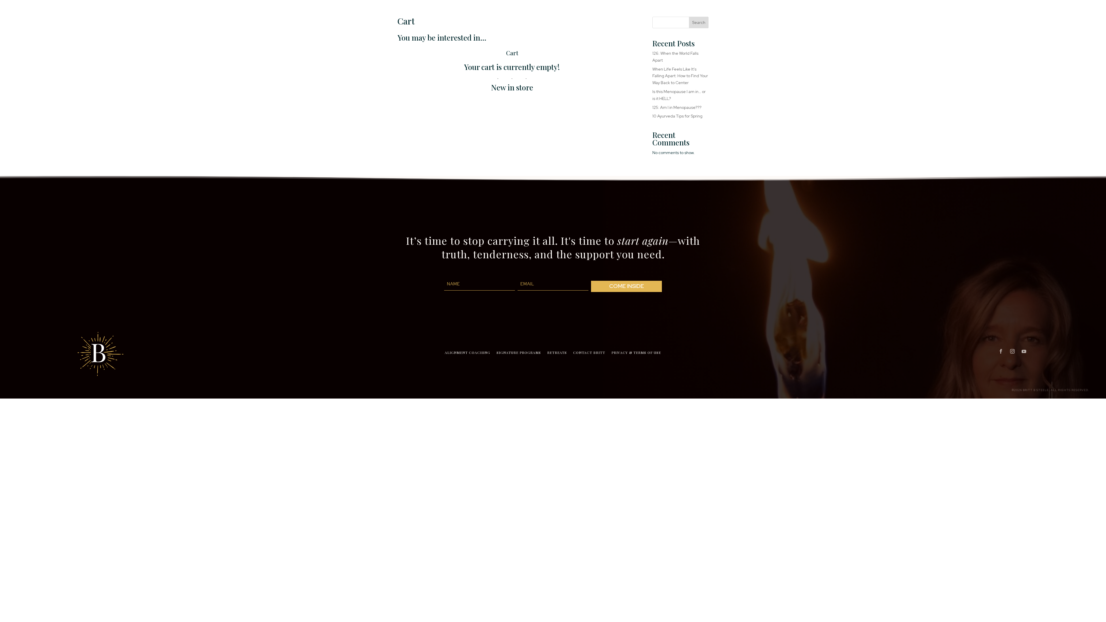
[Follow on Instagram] (1012, 351)
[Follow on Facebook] (1000, 351)
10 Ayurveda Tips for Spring (677, 116)
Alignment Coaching (467, 352)
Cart (512, 53)
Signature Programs (519, 352)
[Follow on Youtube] (1024, 351)
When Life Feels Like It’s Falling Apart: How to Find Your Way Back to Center (680, 76)
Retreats (557, 352)
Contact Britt (589, 352)
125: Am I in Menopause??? (676, 107)
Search (698, 22)
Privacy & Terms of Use (636, 352)
